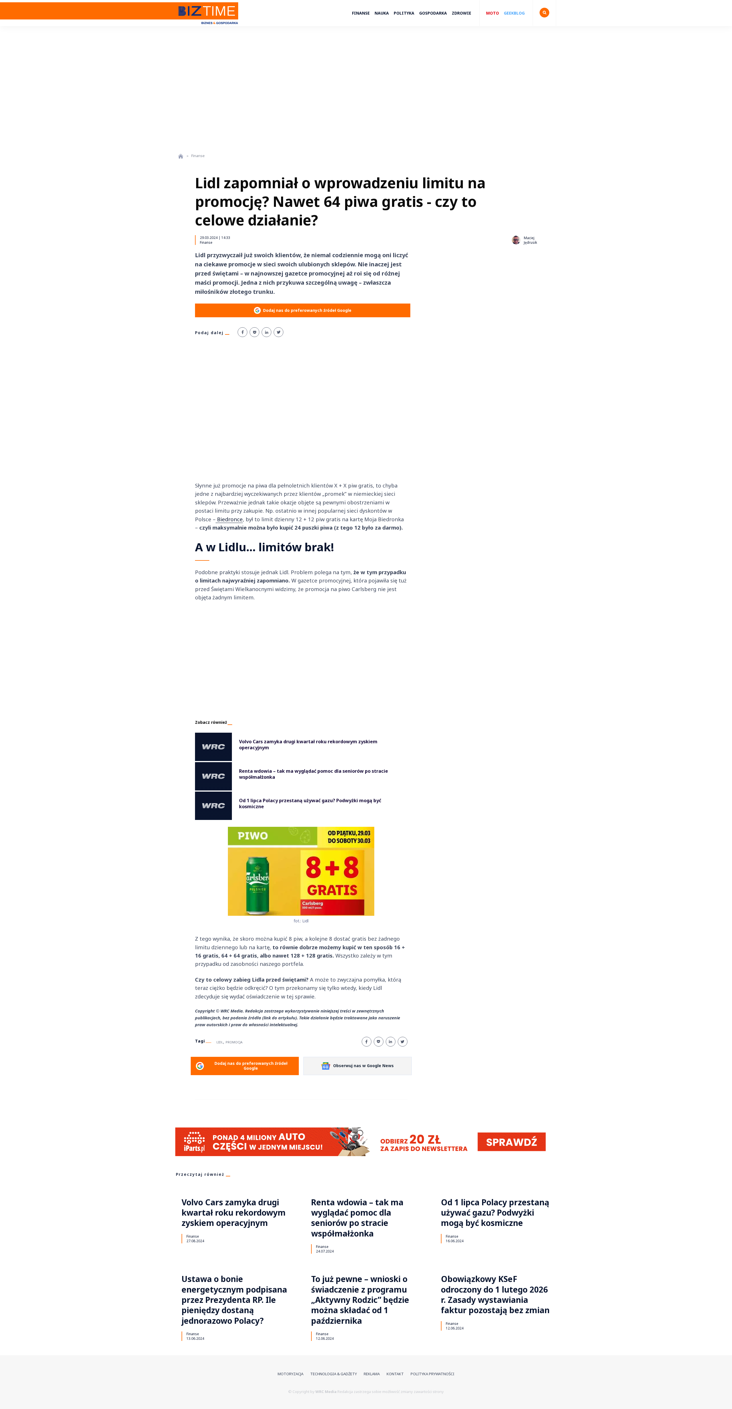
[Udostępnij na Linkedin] (266, 332)
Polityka (404, 13)
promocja (234, 1042)
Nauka (382, 13)
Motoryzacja (290, 1373)
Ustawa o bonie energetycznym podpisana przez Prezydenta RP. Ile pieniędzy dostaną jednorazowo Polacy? (234, 1300)
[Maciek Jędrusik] (516, 240)
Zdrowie (461, 13)
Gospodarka (433, 13)
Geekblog (514, 13)
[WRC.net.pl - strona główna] (181, 156)
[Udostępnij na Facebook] (242, 332)
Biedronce (229, 519)
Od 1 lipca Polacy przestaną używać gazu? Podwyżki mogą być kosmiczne (495, 1212)
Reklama (372, 1373)
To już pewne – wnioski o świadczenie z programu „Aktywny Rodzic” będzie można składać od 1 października (360, 1300)
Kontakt (395, 1373)
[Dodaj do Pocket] (254, 332)
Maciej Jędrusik (530, 240)
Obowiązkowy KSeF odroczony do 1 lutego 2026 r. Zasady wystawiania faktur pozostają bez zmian (495, 1294)
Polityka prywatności (432, 1373)
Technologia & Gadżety (333, 1373)
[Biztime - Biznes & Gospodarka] (207, 26)
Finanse (361, 13)
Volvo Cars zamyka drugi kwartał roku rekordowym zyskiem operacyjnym (234, 1212)
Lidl (219, 1042)
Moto (492, 13)
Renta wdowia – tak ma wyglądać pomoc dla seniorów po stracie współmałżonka (357, 1218)
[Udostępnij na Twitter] (278, 332)
